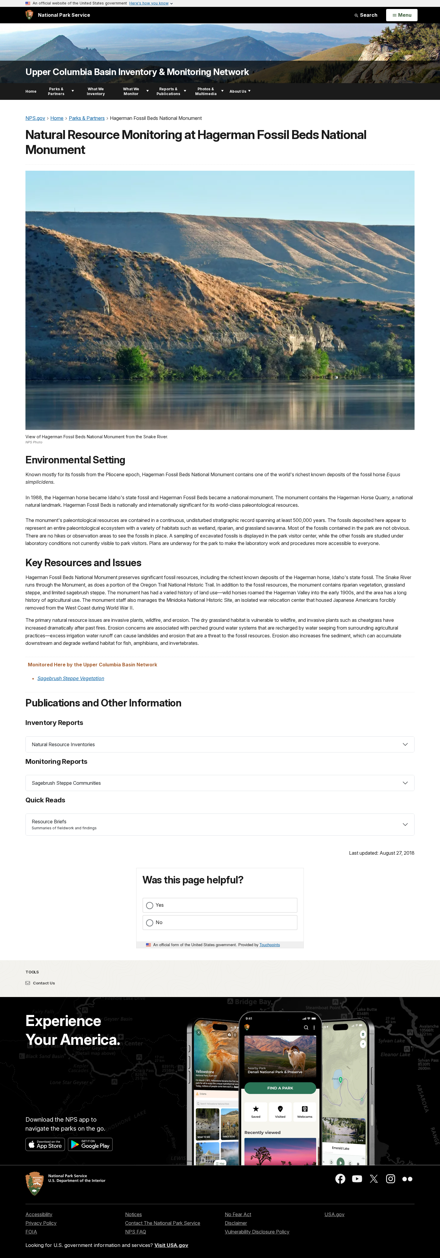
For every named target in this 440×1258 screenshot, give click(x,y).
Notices (133, 1214)
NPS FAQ (135, 1232)
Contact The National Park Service (162, 1223)
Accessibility (38, 1214)
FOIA (31, 1232)
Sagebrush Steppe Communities (66, 783)
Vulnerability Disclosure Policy (257, 1232)
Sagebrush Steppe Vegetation (70, 678)
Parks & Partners (56, 91)
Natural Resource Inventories (63, 744)
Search (368, 15)
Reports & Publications (168, 91)
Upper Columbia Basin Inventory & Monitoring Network (137, 72)
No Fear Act (238, 1214)
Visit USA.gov (171, 1245)
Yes (160, 905)
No (159, 922)
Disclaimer (236, 1223)
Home (31, 91)
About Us (238, 91)
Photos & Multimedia (206, 91)
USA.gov (334, 1214)
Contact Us (43, 983)
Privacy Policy (41, 1223)
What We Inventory (96, 91)
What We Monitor (131, 91)
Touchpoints (270, 944)
